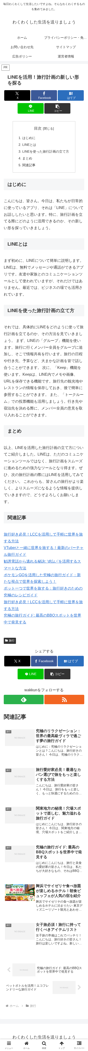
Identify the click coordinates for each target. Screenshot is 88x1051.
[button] (57, 108)
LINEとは (29, 145)
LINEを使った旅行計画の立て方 (45, 151)
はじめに (28, 138)
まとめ (27, 158)
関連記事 (28, 165)
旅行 (12, 640)
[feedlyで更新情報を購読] (24, 699)
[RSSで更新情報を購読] (64, 699)
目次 (38, 128)
